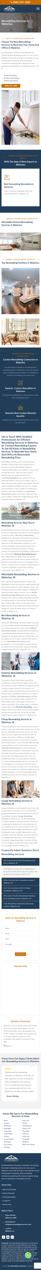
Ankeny (6, 1123)
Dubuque (7, 1147)
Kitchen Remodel (8, 1193)
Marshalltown (27, 1126)
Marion (24, 1123)
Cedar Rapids (8, 1134)
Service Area (7, 1204)
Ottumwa (25, 1134)
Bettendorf (7, 1126)
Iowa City (25, 1120)
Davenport (7, 1142)
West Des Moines (28, 1144)
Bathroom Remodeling (11, 78)
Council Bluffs (9, 1139)
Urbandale (25, 1139)
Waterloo (25, 1142)
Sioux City (25, 1136)
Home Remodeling (10, 75)
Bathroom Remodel (9, 1189)
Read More (10, 308)
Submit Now (20, 954)
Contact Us (6, 1201)
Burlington (7, 1128)
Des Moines (8, 1144)
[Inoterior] (9, 8)
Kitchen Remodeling (11, 81)
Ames (6, 1120)
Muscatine (26, 1131)
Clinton (6, 1136)
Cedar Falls (7, 1131)
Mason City (26, 1128)
